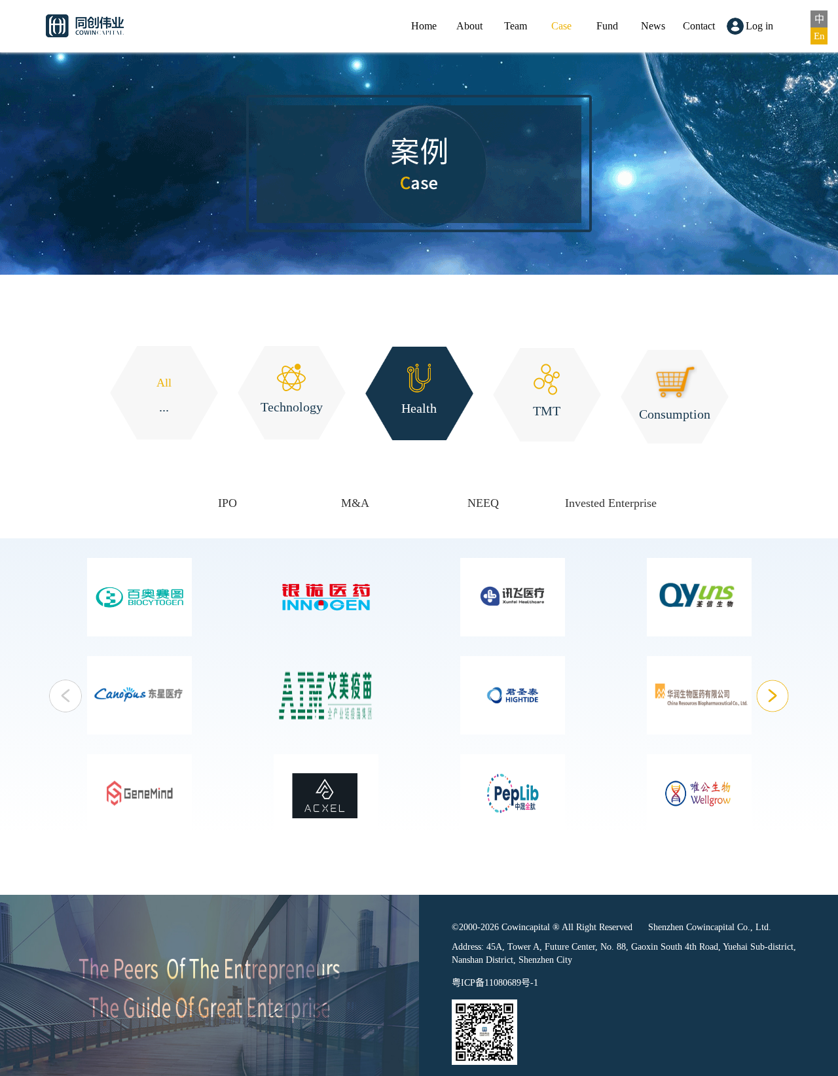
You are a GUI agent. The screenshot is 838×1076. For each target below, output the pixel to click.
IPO (227, 503)
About (469, 25)
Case (561, 25)
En (819, 36)
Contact (699, 25)
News (653, 25)
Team (515, 25)
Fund (607, 25)
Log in (759, 25)
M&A (355, 503)
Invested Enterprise (611, 503)
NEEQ (483, 503)
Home (424, 25)
